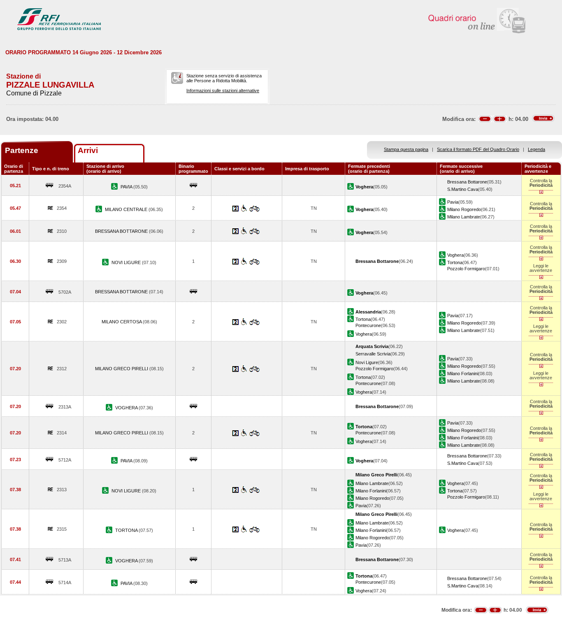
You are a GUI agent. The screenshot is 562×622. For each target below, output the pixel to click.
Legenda (536, 149)
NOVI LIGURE (126, 262)
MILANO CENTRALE (127, 209)
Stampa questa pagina (406, 149)
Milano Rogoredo (464, 209)
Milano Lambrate (463, 216)
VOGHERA (127, 407)
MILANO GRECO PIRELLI (122, 368)
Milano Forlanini (462, 373)
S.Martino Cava (462, 189)
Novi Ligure (366, 362)
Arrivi (88, 150)
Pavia (452, 202)
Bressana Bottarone (467, 181)
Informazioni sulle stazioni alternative (222, 90)
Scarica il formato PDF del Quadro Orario (478, 149)
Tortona (454, 262)
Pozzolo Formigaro (466, 268)
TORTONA (127, 530)
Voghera (455, 255)
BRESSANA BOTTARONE (122, 231)
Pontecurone (368, 325)
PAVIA (127, 186)
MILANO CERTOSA (122, 321)
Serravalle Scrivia (372, 353)
